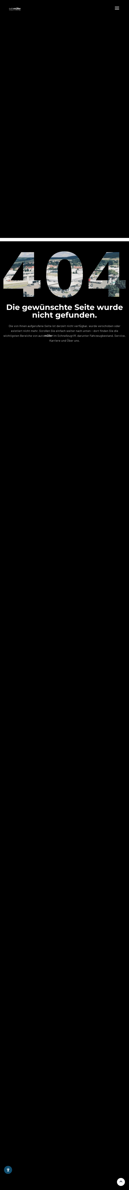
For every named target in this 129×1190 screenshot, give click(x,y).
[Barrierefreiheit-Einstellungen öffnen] (8, 1170)
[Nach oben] (121, 1182)
